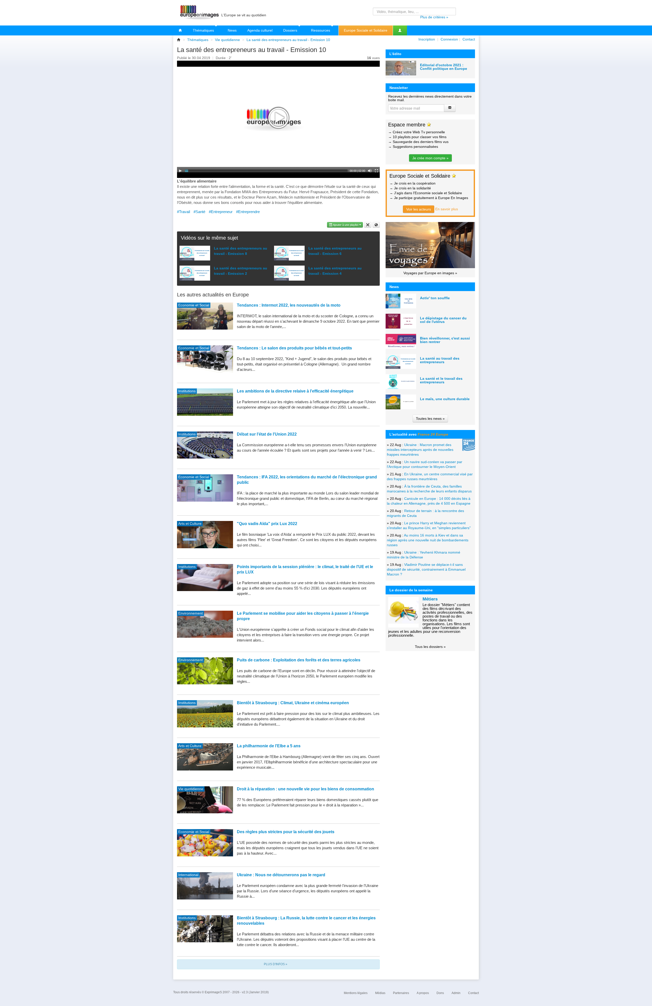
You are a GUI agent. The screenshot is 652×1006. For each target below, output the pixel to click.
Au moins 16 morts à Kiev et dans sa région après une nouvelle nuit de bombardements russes (427, 540)
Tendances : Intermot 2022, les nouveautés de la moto (289, 305)
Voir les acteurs (418, 209)
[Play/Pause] (180, 171)
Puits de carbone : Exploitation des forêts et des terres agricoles (298, 660)
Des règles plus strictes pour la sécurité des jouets (285, 832)
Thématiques (204, 30)
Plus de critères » (434, 17)
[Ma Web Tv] (400, 30)
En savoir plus (446, 209)
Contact (469, 39)
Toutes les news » (430, 418)
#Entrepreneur (221, 212)
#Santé (199, 212)
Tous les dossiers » (430, 647)
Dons (440, 993)
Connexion (449, 39)
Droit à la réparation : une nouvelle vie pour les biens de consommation (305, 789)
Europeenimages (198, 13)
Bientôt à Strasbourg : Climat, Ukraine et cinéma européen (293, 703)
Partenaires (401, 993)
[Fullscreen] (376, 171)
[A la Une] (180, 30)
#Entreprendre (248, 212)
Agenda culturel (260, 30)
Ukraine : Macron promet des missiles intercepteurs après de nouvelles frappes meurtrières (420, 449)
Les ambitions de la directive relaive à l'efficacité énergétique (295, 391)
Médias (380, 993)
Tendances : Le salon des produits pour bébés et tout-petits (294, 348)
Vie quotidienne (227, 40)
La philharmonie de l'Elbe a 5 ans (269, 746)
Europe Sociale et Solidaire (365, 30)
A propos (423, 993)
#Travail (183, 212)
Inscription (426, 39)
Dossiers (290, 30)
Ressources (321, 30)
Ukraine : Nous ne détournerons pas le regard (281, 875)
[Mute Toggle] (370, 171)
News (232, 30)
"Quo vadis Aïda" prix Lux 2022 (267, 523)
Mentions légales (356, 993)
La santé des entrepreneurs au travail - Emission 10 (288, 40)
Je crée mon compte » (430, 158)
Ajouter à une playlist (345, 224)
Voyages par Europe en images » (430, 273)
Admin (456, 993)
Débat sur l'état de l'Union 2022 (267, 434)
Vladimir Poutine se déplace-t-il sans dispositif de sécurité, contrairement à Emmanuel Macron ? (426, 569)
